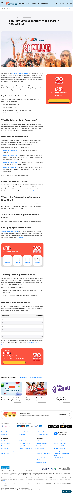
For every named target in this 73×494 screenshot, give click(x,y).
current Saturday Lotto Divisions (29, 191)
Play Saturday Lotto (6, 443)
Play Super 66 (4, 448)
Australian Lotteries (27, 17)
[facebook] (2, 426)
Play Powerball (22, 440)
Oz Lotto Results (40, 440)
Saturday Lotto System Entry (10, 155)
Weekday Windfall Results (60, 446)
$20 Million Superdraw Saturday (19, 73)
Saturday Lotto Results (41, 443)
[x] (9, 426)
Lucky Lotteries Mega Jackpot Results (43, 458)
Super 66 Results (40, 448)
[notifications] (56, 3)
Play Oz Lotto (4, 440)
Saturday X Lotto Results (60, 443)
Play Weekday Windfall (24, 446)
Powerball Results (58, 440)
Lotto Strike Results (58, 458)
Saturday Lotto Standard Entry (11, 150)
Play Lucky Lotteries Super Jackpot (27, 448)
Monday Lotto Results (59, 448)
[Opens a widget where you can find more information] (67, 491)
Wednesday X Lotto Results (43, 453)
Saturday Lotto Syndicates (10, 162)
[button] (2, 3)
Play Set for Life (5, 453)
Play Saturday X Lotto (24, 443)
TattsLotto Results (40, 446)
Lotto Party (21, 237)
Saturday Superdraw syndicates (9, 231)
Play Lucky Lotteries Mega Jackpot (9, 451)
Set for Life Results (41, 462)
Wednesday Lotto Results (60, 451)
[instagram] (6, 426)
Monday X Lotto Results (42, 451)
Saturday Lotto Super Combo (11, 167)
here (4, 480)
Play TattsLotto (4, 446)
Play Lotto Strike (23, 451)
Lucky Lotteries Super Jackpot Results (61, 454)
